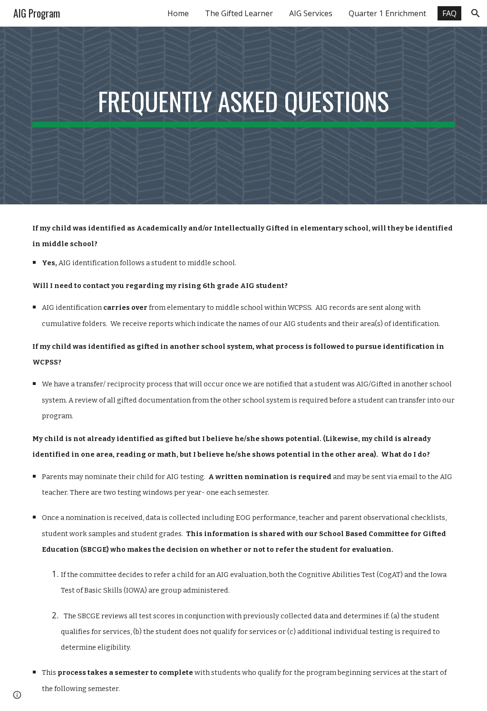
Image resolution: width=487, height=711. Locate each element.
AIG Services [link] (310, 13)
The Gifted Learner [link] (239, 13)
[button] (475, 13)
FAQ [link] (449, 13)
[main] (244, 115)
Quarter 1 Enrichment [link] (387, 13)
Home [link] (178, 13)
